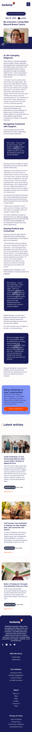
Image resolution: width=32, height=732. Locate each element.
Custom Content (16, 678)
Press (16, 698)
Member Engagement (16, 675)
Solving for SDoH (16, 673)
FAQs (16, 706)
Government (16, 657)
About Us (16, 693)
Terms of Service (16, 719)
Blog (16, 696)
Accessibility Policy (16, 727)
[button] (28, 4)
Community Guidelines (16, 724)
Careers (16, 701)
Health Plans (16, 659)
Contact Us (16, 703)
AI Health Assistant (16, 680)
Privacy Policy (16, 722)
